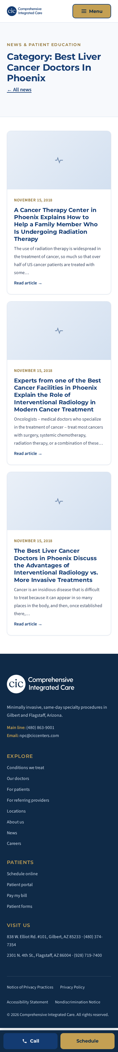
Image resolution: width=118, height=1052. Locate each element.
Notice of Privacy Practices (30, 987)
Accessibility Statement (27, 1002)
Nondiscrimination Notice (77, 1002)
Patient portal (20, 884)
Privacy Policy (72, 987)
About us (15, 822)
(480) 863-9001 (40, 727)
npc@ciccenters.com (39, 735)
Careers (14, 843)
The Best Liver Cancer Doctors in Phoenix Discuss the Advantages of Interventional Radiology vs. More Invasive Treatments (56, 565)
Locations (16, 811)
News (12, 833)
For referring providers (28, 800)
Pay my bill (17, 895)
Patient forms (19, 906)
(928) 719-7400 (88, 955)
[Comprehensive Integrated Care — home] (24, 11)
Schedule (87, 1041)
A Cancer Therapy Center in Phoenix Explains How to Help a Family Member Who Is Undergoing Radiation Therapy (56, 224)
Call (34, 1041)
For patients (18, 789)
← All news (19, 89)
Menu (96, 11)
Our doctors (18, 778)
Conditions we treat (25, 767)
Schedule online (22, 874)
